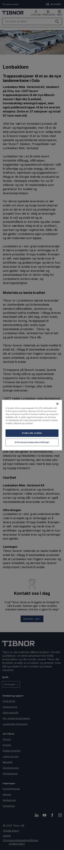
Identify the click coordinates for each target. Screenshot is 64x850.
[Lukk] (57, 404)
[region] (32, 424)
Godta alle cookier (32, 433)
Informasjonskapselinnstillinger (32, 442)
